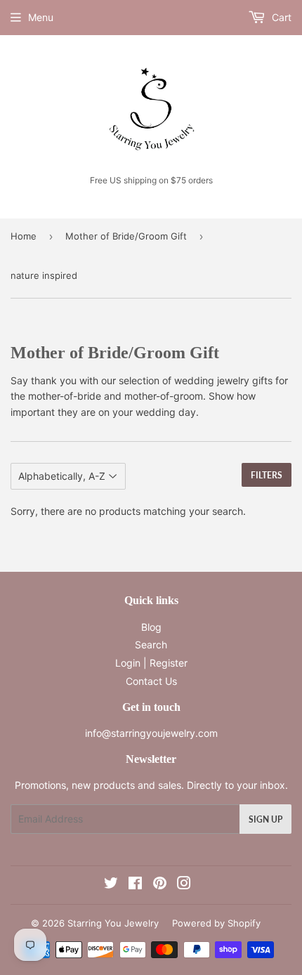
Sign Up (265, 819)
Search (151, 644)
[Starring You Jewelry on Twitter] (111, 885)
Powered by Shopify (216, 923)
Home (24, 236)
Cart (280, 17)
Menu (40, 17)
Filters (266, 475)
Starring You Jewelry (113, 923)
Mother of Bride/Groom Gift (126, 236)
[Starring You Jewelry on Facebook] (135, 885)
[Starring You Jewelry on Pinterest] (159, 885)
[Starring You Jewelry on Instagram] (184, 885)
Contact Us (151, 681)
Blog (151, 627)
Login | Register (151, 663)
